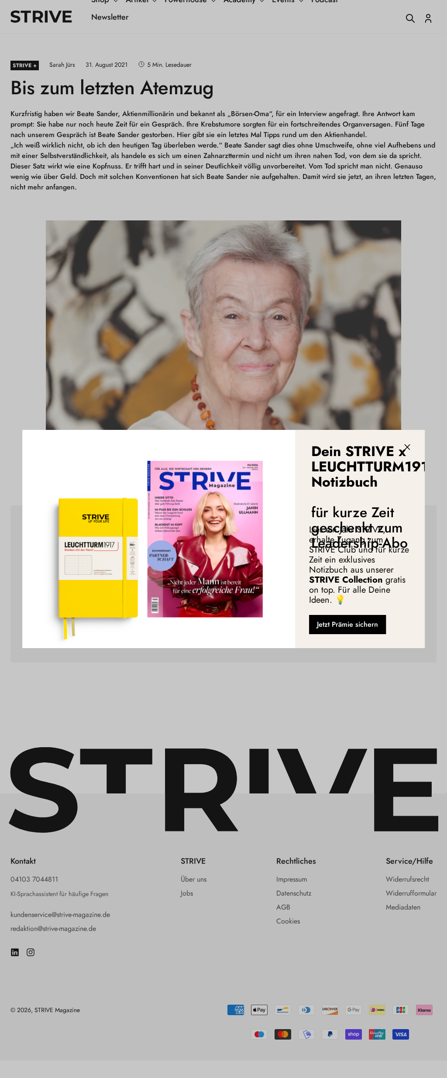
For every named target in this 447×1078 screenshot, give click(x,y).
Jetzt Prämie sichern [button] (347, 624)
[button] (407, 447)
